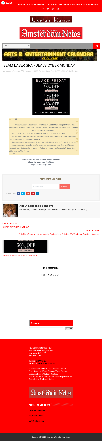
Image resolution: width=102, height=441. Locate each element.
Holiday (71, 71)
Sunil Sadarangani (36, 421)
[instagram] (53, 9)
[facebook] (43, 9)
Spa (76, 71)
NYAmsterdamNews (46, 363)
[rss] (58, 9)
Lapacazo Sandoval (37, 410)
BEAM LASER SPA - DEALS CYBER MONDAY (20, 255)
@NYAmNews (41, 361)
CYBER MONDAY (61, 71)
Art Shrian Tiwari (36, 416)
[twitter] (48, 9)
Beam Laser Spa (48, 71)
